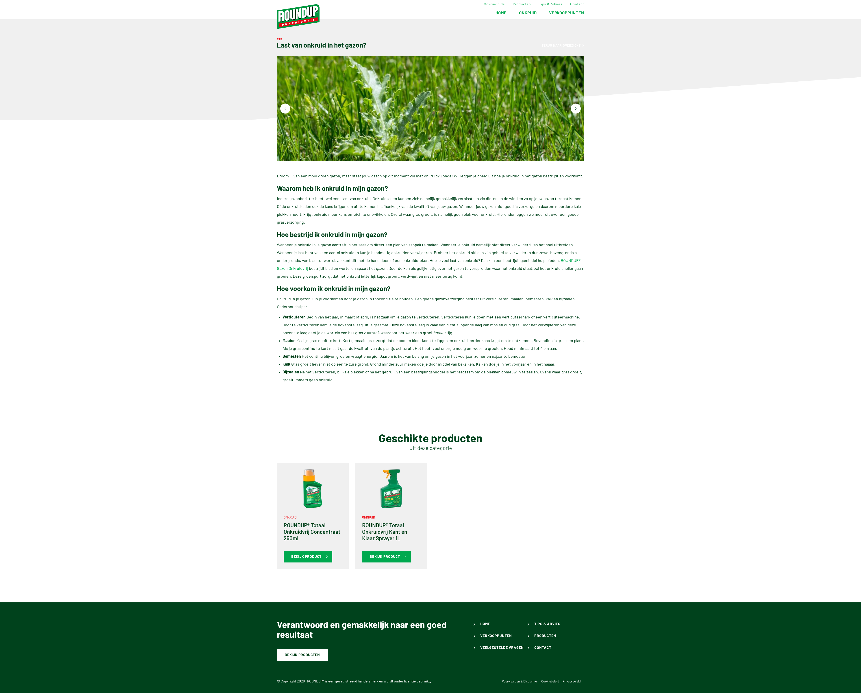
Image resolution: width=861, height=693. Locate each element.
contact (542, 647)
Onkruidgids (494, 4)
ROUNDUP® (315, 681)
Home (485, 624)
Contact (577, 4)
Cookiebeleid (550, 681)
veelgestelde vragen (502, 647)
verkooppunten (566, 13)
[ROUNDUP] (298, 16)
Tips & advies (550, 4)
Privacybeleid (572, 681)
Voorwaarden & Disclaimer (520, 681)
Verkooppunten (496, 636)
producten (545, 636)
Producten (522, 4)
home (501, 13)
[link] (313, 516)
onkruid (528, 13)
